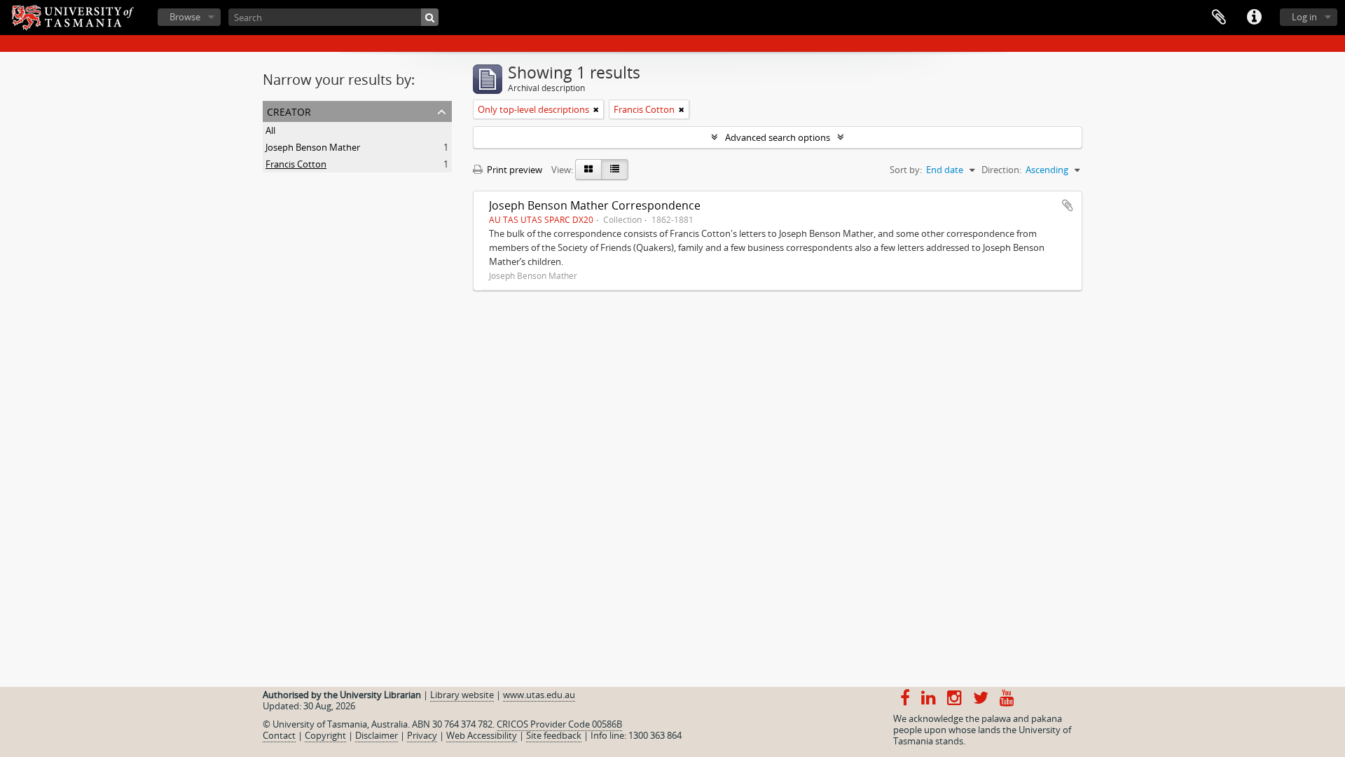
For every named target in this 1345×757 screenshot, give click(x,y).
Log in (1304, 17)
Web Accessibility (481, 735)
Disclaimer (376, 735)
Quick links (1253, 17)
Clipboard (1218, 17)
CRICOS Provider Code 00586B (559, 724)
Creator (289, 110)
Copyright (325, 735)
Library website (462, 694)
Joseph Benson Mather (312, 147)
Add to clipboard (1068, 205)
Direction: (1001, 169)
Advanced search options (777, 137)
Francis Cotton (295, 164)
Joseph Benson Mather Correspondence (595, 205)
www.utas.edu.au (539, 694)
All (270, 130)
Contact (279, 735)
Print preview (513, 169)
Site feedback (553, 735)
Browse (185, 17)
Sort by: (906, 169)
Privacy (422, 735)
